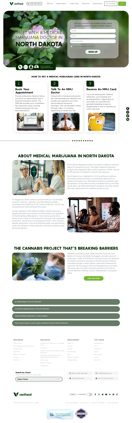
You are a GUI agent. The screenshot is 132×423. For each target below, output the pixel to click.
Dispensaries (97, 3)
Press (69, 354)
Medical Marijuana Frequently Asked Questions (52, 351)
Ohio (95, 346)
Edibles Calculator (19, 354)
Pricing (15, 357)
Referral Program (73, 357)
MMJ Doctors (17, 343)
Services (50, 3)
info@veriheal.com (105, 373)
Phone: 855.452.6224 (79, 373)
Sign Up (93, 51)
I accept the (83, 46)
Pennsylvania (98, 343)
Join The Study (93, 278)
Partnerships (71, 351)
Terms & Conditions (87, 46)
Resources (85, 3)
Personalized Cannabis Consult (23, 346)
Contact (69, 346)
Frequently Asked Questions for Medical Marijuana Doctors (50, 356)
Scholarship (44, 360)
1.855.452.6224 (35, 3)
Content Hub (74, 3)
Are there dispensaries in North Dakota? (32, 309)
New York (97, 360)
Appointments (61, 3)
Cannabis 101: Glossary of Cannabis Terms (52, 344)
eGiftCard (16, 360)
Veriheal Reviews (78, 378)
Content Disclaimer (113, 402)
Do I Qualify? (110, 3)
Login (122, 3)
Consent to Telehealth (98, 402)
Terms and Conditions (72, 402)
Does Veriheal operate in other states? (31, 316)
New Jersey (98, 354)
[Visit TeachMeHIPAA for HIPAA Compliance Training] (81, 413)
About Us (70, 343)
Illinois (96, 351)
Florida (96, 357)
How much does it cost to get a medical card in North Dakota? (41, 323)
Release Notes (72, 360)
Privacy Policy (85, 402)
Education (16, 351)
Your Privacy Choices (105, 378)
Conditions (44, 348)
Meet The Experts (46, 363)
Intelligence (44, 365)
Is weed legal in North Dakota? (28, 302)
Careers (70, 349)
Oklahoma (97, 349)
